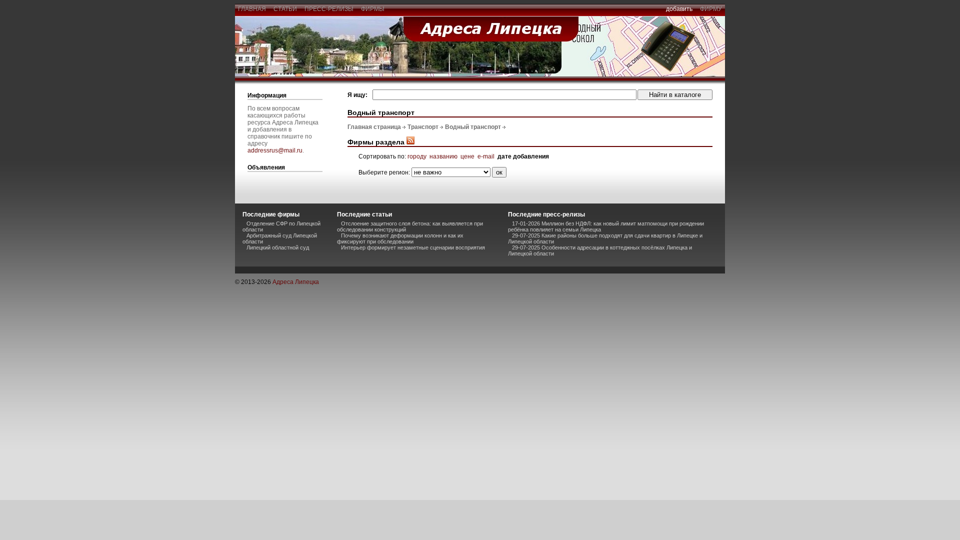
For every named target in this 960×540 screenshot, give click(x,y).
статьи (285, 9)
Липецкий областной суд (277, 247)
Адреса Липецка (295, 282)
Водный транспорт (473, 127)
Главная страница (374, 127)
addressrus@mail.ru (275, 150)
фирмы (373, 9)
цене (467, 156)
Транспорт (423, 127)
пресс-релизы (329, 9)
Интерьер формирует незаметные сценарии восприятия (413, 247)
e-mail (486, 156)
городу (417, 156)
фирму (711, 9)
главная (252, 9)
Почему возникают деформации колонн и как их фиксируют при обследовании (400, 238)
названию (444, 156)
